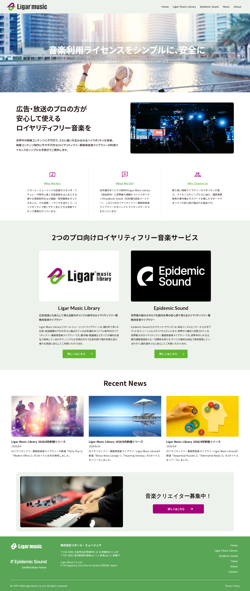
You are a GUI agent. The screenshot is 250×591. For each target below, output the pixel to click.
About (237, 6)
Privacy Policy (232, 585)
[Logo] (27, 7)
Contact (233, 571)
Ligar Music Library (184, 6)
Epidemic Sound (209, 6)
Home (165, 6)
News (226, 6)
